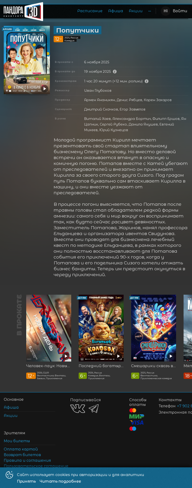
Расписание (90, 11)
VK (77, 408)
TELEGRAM (94, 408)
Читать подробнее (60, 481)
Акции (136, 11)
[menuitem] (89, 11)
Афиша (115, 11)
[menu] (100, 11)
